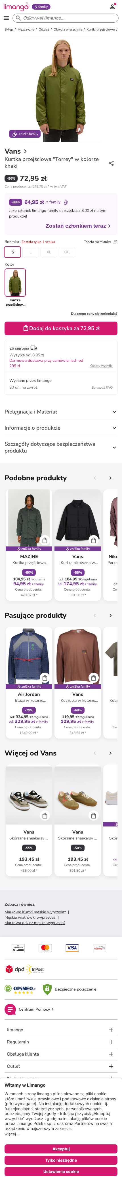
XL (49, 252)
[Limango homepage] (16, 7)
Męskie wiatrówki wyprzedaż (30, 917)
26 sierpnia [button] (19, 348)
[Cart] (45, 540)
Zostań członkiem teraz (76, 226)
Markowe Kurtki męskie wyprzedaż (35, 912)
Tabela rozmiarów (97, 242)
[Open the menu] (6, 18)
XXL (67, 252)
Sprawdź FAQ (102, 387)
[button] (36, 186)
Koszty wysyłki (101, 365)
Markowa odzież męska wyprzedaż (35, 922)
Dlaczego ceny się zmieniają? (94, 313)
